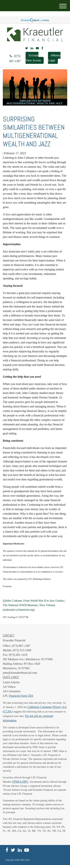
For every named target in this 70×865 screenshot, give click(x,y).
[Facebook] (42, 48)
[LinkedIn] (32, 48)
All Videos (9, 686)
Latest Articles (11, 682)
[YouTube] (37, 48)
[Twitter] (26, 48)
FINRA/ (17, 781)
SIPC (25, 781)
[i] (4, 600)
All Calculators (12, 691)
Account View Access (33, 58)
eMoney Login (54, 58)
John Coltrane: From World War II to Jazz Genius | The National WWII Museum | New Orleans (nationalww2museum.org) (34, 605)
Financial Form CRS (21, 695)
